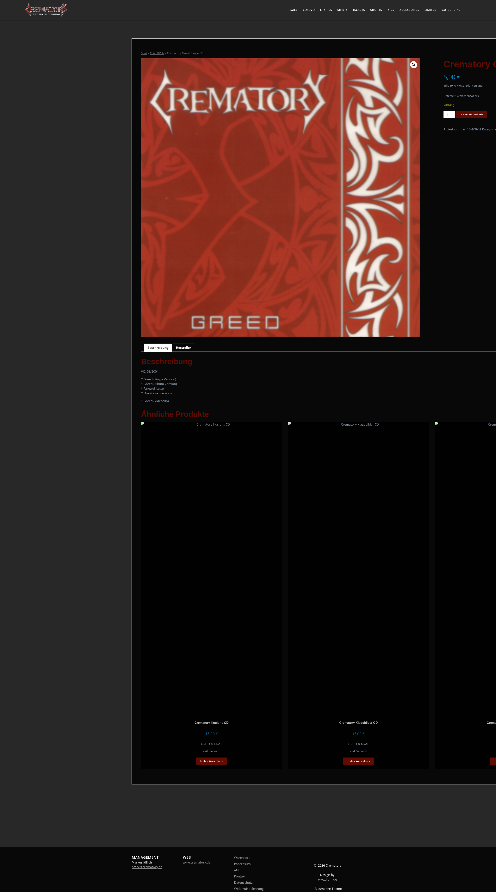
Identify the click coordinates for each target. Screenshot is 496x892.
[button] (413, 64)
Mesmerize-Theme (328, 889)
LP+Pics (326, 10)
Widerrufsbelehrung (249, 889)
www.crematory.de (196, 862)
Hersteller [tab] (183, 348)
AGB (237, 870)
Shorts (376, 10)
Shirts (342, 10)
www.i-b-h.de (327, 879)
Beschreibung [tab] (158, 348)
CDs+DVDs (157, 53)
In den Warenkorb (471, 114)
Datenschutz (243, 882)
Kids (391, 10)
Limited (431, 10)
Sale (294, 10)
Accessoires (409, 10)
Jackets (359, 10)
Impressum (242, 864)
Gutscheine (451, 10)
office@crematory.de (147, 867)
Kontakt (239, 876)
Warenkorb (242, 858)
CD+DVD (309, 10)
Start (144, 53)
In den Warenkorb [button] (211, 761)
